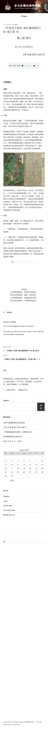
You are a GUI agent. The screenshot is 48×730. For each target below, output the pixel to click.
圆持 (16, 24)
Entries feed (7, 505)
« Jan (12, 480)
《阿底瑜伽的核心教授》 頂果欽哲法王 (17, 432)
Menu (25, 16)
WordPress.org (8, 515)
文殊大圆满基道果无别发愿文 (14, 422)
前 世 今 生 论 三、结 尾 (12, 441)
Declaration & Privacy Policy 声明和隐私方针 (18, 722)
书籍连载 (9, 312)
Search (6, 400)
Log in (5, 501)
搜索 (41, 406)
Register (6, 496)
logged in (16, 326)
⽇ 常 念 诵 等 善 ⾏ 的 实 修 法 (14, 427)
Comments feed (9, 510)
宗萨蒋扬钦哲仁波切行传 (12, 436)
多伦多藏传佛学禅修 (27, 5)
